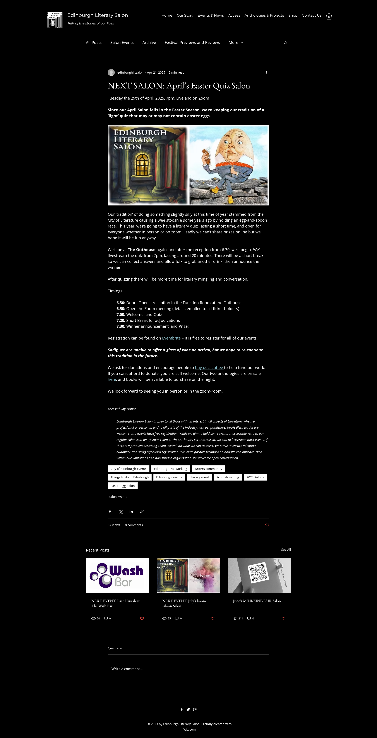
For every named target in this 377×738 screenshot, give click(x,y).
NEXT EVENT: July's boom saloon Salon (184, 603)
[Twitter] (188, 709)
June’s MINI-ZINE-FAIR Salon (257, 600)
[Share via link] (142, 511)
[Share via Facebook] (110, 511)
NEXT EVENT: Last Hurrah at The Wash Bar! (115, 603)
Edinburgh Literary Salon (97, 15)
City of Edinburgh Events (129, 469)
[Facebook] (182, 709)
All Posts (94, 42)
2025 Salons (255, 477)
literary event (199, 477)
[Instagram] (195, 709)
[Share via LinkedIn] (131, 511)
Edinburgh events (169, 477)
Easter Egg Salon (123, 486)
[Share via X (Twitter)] (120, 511)
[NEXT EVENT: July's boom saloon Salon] (188, 575)
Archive (149, 42)
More (233, 42)
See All (286, 549)
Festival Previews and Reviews (192, 42)
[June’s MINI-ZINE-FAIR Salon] (259, 575)
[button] (329, 16)
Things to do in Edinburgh (130, 477)
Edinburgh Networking (170, 469)
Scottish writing (227, 477)
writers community (208, 469)
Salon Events (122, 42)
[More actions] (266, 72)
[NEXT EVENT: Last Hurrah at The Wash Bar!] (117, 575)
